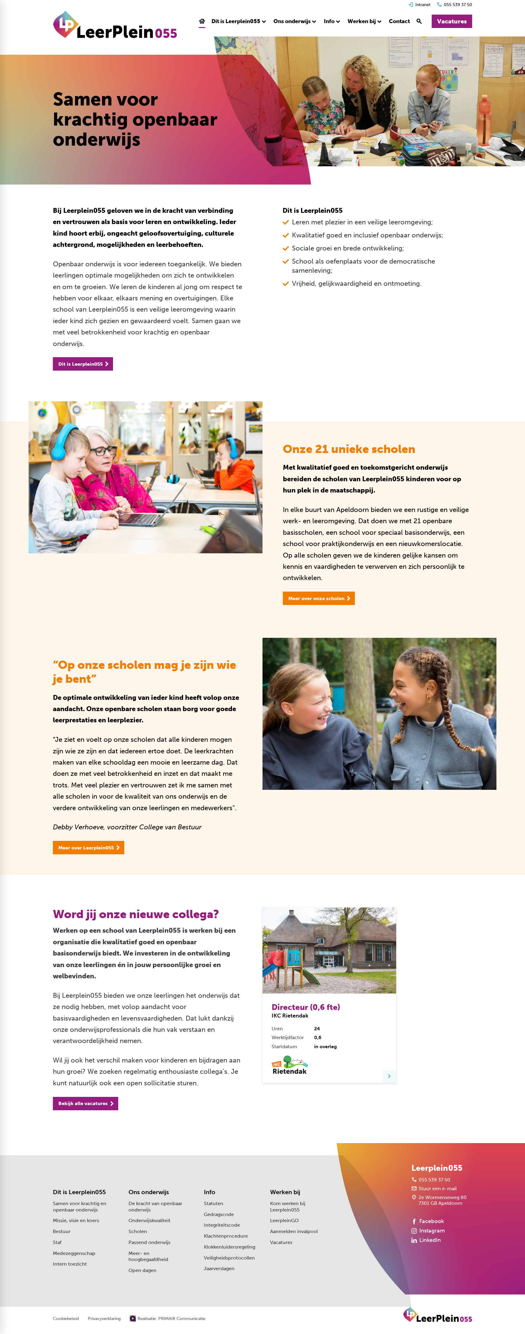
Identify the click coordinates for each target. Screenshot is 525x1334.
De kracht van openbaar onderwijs (155, 1207)
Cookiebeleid (66, 1318)
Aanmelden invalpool (294, 1231)
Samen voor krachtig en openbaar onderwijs (79, 1207)
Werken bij (285, 1192)
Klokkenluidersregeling (229, 1247)
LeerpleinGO (284, 1220)
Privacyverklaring (104, 1318)
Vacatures (281, 1242)
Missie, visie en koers (76, 1220)
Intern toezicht (70, 1264)
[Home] (115, 24)
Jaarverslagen (219, 1268)
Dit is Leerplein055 (79, 1192)
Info (209, 1192)
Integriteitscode (222, 1225)
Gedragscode (219, 1214)
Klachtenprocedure (226, 1236)
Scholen (138, 1231)
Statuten (213, 1203)
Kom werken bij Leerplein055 (287, 1207)
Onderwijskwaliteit (149, 1220)
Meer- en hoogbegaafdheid (148, 1256)
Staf (57, 1242)
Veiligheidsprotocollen (229, 1258)
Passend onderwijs (149, 1242)
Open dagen (142, 1270)
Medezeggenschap (74, 1253)
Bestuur (61, 1231)
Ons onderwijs (149, 1192)
